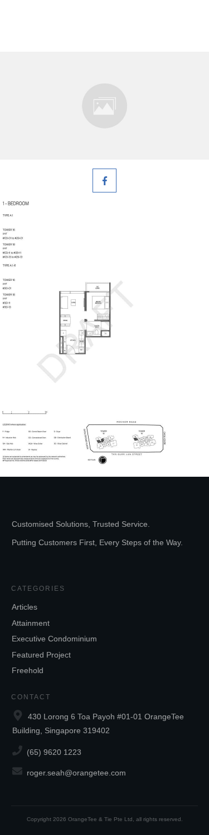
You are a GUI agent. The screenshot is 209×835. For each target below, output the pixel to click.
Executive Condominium (54, 638)
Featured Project (41, 654)
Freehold (27, 670)
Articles (24, 606)
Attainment (31, 623)
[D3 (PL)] (104, 106)
